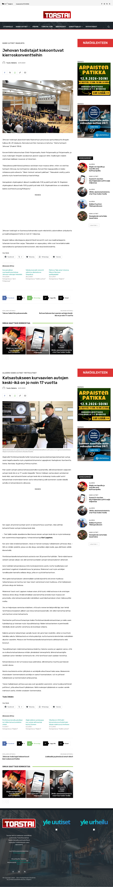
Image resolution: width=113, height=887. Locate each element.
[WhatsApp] (15, 72)
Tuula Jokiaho (11, 63)
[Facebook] (101, 4)
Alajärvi (14, 345)
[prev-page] (3, 358)
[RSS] (107, 4)
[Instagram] (104, 4)
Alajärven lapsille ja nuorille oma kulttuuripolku (14, 350)
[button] (108, 26)
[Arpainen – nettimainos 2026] (94, 95)
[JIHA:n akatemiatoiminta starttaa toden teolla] (61, 341)
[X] (109, 4)
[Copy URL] (20, 72)
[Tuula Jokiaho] (4, 62)
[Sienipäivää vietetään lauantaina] (82, 216)
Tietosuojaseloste (19, 853)
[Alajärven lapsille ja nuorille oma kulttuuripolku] (14, 341)
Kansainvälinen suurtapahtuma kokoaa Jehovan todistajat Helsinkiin (12, 272)
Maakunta (19, 43)
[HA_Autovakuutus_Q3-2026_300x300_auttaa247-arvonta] (94, 137)
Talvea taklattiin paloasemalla (14, 313)
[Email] (25, 72)
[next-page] (7, 358)
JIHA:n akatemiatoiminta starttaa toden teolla (61, 351)
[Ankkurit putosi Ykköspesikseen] (82, 204)
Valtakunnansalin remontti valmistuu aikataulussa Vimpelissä (35, 272)
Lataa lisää (93, 225)
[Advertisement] (37, 212)
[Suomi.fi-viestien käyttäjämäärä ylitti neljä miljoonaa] (37, 341)
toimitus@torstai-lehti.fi (18, 860)
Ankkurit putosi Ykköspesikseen (95, 205)
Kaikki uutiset (8, 43)
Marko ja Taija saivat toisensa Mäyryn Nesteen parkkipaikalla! (59, 272)
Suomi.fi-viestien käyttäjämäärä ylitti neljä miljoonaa (37, 350)
